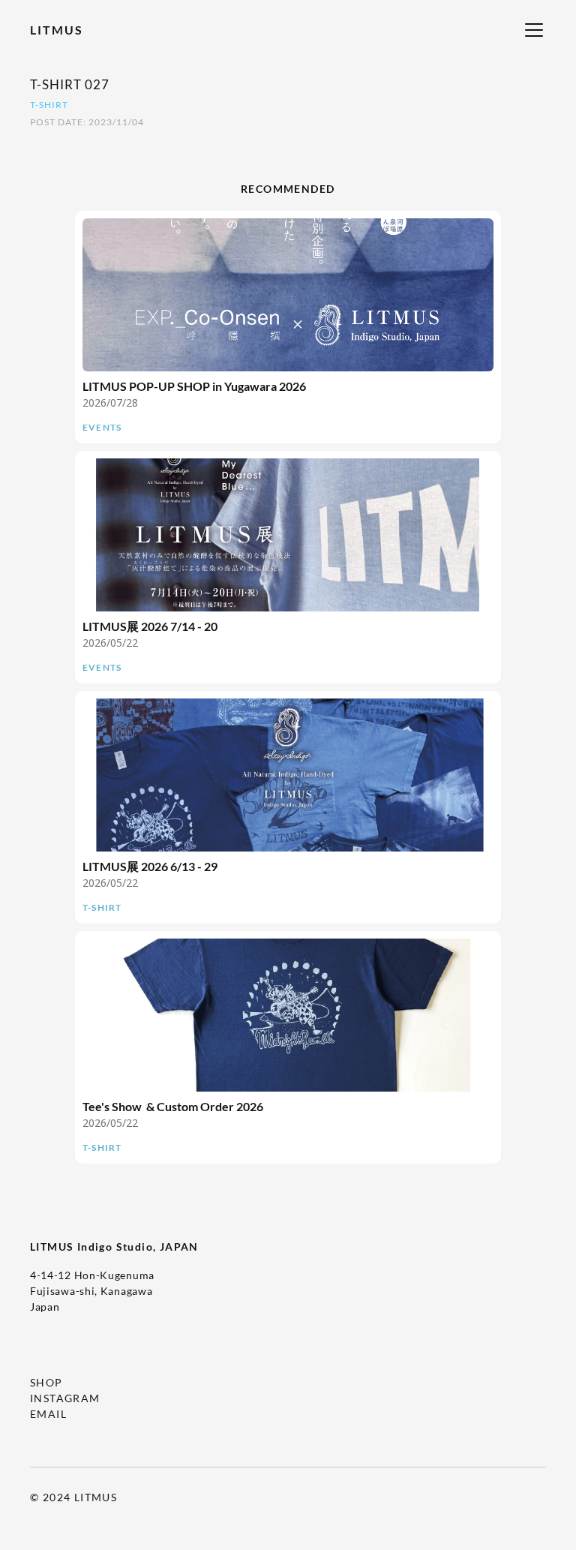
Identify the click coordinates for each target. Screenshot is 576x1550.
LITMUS (56, 30)
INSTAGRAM (65, 1398)
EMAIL (48, 1413)
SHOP (46, 1382)
